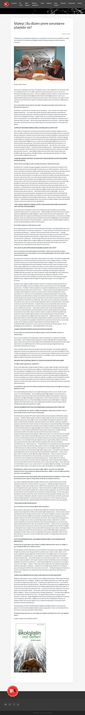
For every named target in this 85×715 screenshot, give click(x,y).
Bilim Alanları (27, 4)
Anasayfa (14, 3)
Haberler (49, 3)
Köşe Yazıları (56, 4)
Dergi (42, 3)
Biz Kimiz (21, 4)
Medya (80, 3)
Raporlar (63, 3)
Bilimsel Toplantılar (35, 4)
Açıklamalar (71, 3)
